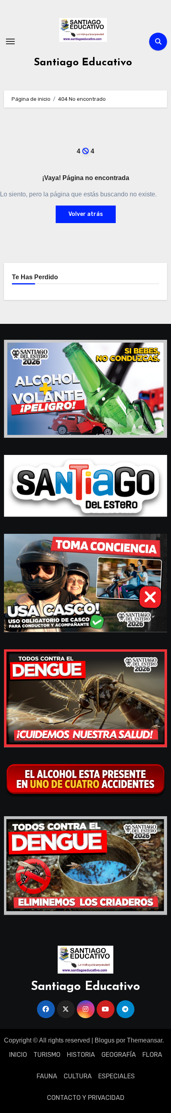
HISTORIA (81, 1054)
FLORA (152, 1054)
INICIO (18, 1054)
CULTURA (78, 1076)
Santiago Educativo (83, 62)
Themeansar (144, 1040)
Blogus (105, 1040)
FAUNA (47, 1076)
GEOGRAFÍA (118, 1054)
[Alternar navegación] (10, 41)
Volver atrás (85, 214)
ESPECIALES (116, 1076)
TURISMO (46, 1054)
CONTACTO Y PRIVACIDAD (85, 1097)
